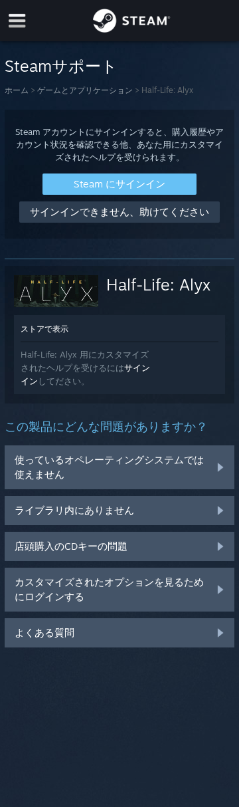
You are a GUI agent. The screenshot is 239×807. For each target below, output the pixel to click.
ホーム (17, 90)
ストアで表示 (44, 329)
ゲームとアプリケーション (85, 90)
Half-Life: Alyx (158, 284)
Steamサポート (61, 66)
